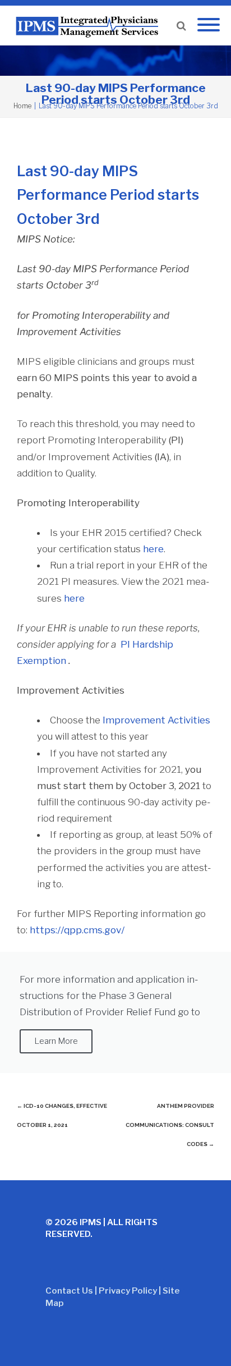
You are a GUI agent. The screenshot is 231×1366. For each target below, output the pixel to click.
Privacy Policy (128, 1291)
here (74, 598)
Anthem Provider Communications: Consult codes (170, 1125)
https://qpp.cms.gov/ (77, 930)
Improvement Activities (156, 720)
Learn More (56, 1041)
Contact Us (69, 1291)
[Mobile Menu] (208, 25)
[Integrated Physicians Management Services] (89, 25)
